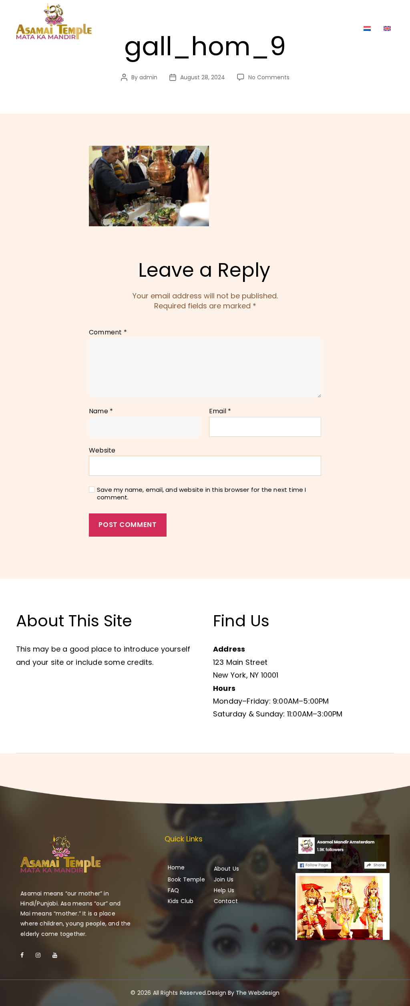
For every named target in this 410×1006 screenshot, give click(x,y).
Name (101, 411)
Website (102, 450)
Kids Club (181, 901)
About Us (240, 12)
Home (203, 12)
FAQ (347, 12)
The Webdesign (257, 993)
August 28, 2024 (202, 77)
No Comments (268, 77)
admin (148, 77)
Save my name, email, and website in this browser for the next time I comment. (201, 493)
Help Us (315, 12)
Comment (108, 332)
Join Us (279, 12)
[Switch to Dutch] (367, 28)
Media (376, 12)
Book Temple (186, 879)
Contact (337, 29)
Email (220, 411)
